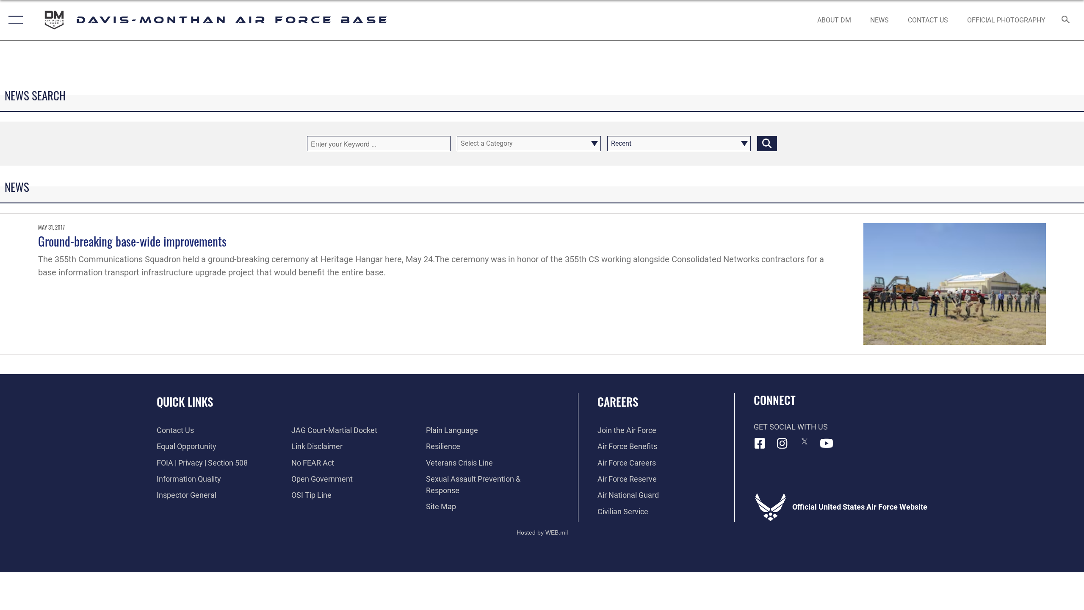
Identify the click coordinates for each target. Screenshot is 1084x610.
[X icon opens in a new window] (804, 441)
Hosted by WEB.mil (542, 532)
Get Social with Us (791, 426)
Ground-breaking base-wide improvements (132, 241)
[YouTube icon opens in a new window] (826, 443)
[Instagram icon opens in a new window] (782, 443)
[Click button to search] (767, 143)
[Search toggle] (1066, 20)
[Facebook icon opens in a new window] (760, 443)
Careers (617, 401)
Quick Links (185, 401)
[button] (14, 20)
